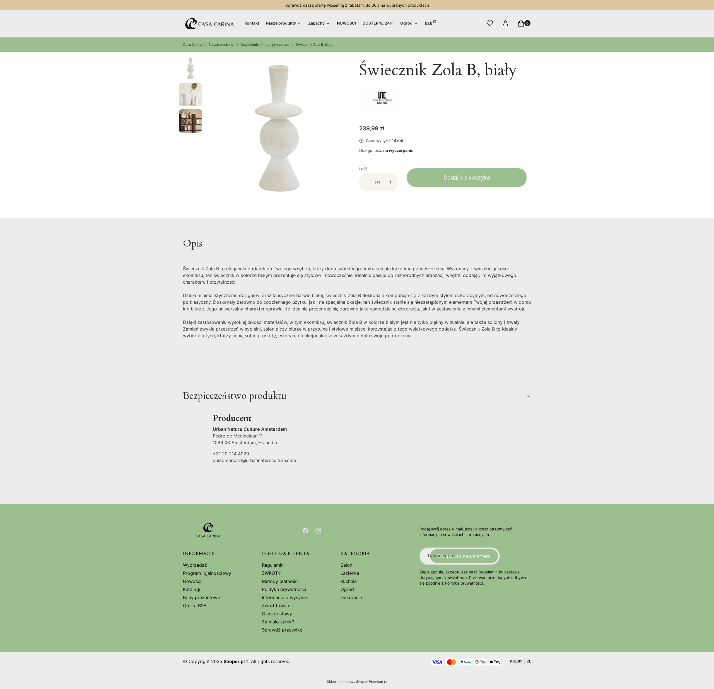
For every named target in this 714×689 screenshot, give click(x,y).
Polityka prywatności (284, 589)
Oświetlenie (249, 44)
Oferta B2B (194, 605)
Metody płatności (280, 581)
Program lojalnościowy (207, 573)
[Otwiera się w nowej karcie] (305, 531)
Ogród (347, 589)
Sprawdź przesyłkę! (282, 630)
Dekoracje (351, 597)
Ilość (363, 168)
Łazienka (350, 573)
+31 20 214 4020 (231, 453)
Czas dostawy (277, 613)
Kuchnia (349, 581)
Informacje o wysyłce (284, 597)
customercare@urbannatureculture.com (254, 460)
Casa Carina (192, 44)
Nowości (192, 581)
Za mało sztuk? (278, 622)
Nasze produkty (221, 44)
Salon (346, 565)
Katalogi (191, 589)
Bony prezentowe (201, 597)
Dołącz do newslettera (464, 556)
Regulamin (273, 565)
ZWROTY (271, 573)
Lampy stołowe (277, 44)
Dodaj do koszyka (466, 177)
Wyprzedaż (195, 565)
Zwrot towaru (276, 605)
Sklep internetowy (355, 682)
